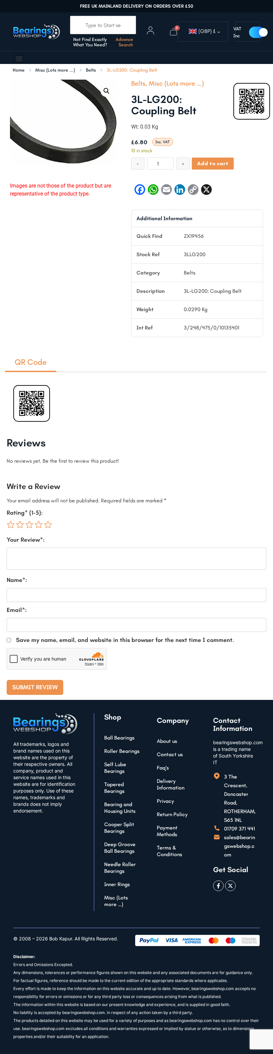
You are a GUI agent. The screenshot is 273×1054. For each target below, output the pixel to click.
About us (167, 741)
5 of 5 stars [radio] (48, 525)
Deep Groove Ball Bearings (120, 847)
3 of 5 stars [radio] (29, 525)
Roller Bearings (121, 751)
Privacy (165, 801)
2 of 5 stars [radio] (20, 525)
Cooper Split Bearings (119, 827)
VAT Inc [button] (237, 32)
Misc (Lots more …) (116, 900)
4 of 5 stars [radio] (39, 525)
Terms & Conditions (169, 850)
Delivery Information (170, 784)
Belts (91, 70)
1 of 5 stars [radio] (11, 525)
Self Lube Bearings (115, 767)
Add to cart (212, 163)
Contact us (170, 754)
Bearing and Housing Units (120, 807)
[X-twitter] (230, 885)
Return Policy (172, 814)
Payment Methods (167, 830)
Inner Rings (117, 884)
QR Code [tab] (31, 362)
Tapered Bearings (114, 787)
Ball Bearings (119, 738)
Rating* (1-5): (25, 513)
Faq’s (163, 768)
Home (19, 70)
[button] (18, 58)
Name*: (17, 580)
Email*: (17, 610)
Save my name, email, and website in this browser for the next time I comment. (125, 640)
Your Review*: (26, 540)
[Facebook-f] (218, 885)
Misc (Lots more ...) (55, 70)
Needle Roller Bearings (120, 867)
